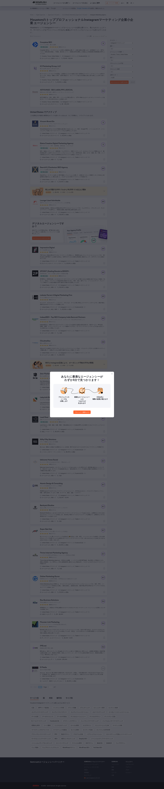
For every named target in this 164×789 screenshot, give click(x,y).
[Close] (112, 374)
